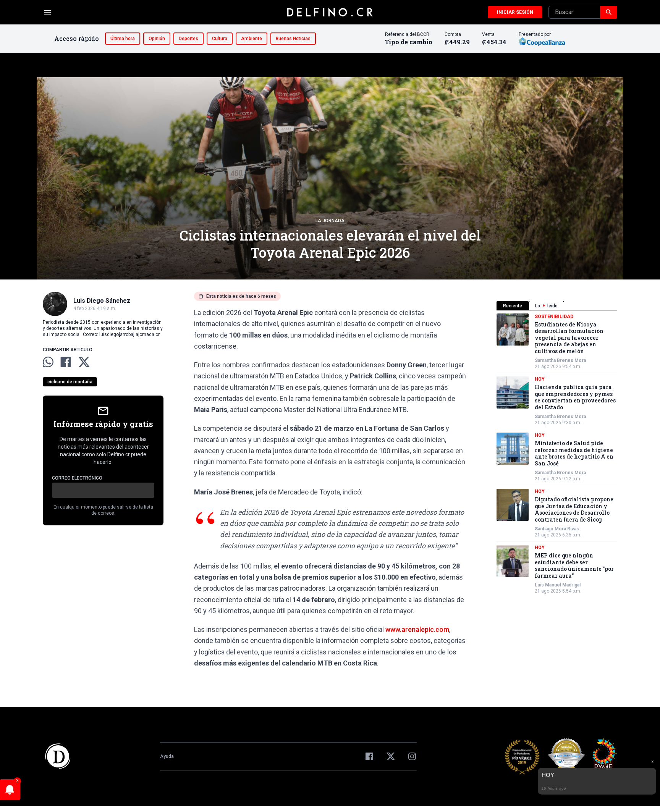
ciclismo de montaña (69, 381)
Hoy (540, 379)
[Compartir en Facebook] (66, 362)
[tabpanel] (557, 453)
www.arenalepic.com (417, 629)
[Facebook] (369, 756)
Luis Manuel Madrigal (558, 585)
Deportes (188, 38)
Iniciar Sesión (515, 12)
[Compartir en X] (84, 362)
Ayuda (167, 756)
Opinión (157, 38)
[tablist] (557, 305)
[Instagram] (412, 756)
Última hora (122, 38)
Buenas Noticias (293, 38)
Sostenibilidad (554, 316)
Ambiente (251, 38)
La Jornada (330, 220)
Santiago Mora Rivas (557, 529)
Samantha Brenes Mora (560, 360)
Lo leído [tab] (546, 306)
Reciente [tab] (512, 306)
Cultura (219, 38)
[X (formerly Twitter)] (390, 756)
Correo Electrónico (77, 478)
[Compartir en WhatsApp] (48, 362)
